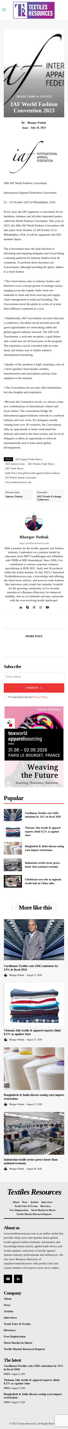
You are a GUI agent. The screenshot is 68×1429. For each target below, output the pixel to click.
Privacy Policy (40, 697)
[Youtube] (47, 606)
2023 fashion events (15, 464)
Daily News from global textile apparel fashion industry (32, 473)
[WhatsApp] (40, 606)
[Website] (34, 606)
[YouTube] (8, 1279)
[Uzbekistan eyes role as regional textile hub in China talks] (13, 881)
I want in (32, 687)
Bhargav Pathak (36, 122)
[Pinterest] (38, 646)
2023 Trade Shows (14, 468)
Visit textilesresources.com (18, 482)
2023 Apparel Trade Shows (28, 459)
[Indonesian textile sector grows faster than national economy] (13, 864)
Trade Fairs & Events (34, 96)
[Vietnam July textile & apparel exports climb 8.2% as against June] (13, 831)
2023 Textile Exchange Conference (49, 498)
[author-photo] (6, 975)
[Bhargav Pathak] (34, 522)
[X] (29, 646)
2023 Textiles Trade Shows (41, 464)
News (7, 1374)
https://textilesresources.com (34, 543)
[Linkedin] (20, 606)
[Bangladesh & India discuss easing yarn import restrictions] (13, 848)
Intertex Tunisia (14, 496)
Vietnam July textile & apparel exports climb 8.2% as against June (42, 831)
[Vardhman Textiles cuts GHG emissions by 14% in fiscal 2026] (13, 815)
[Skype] (27, 606)
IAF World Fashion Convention (20, 477)
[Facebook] (21, 646)
